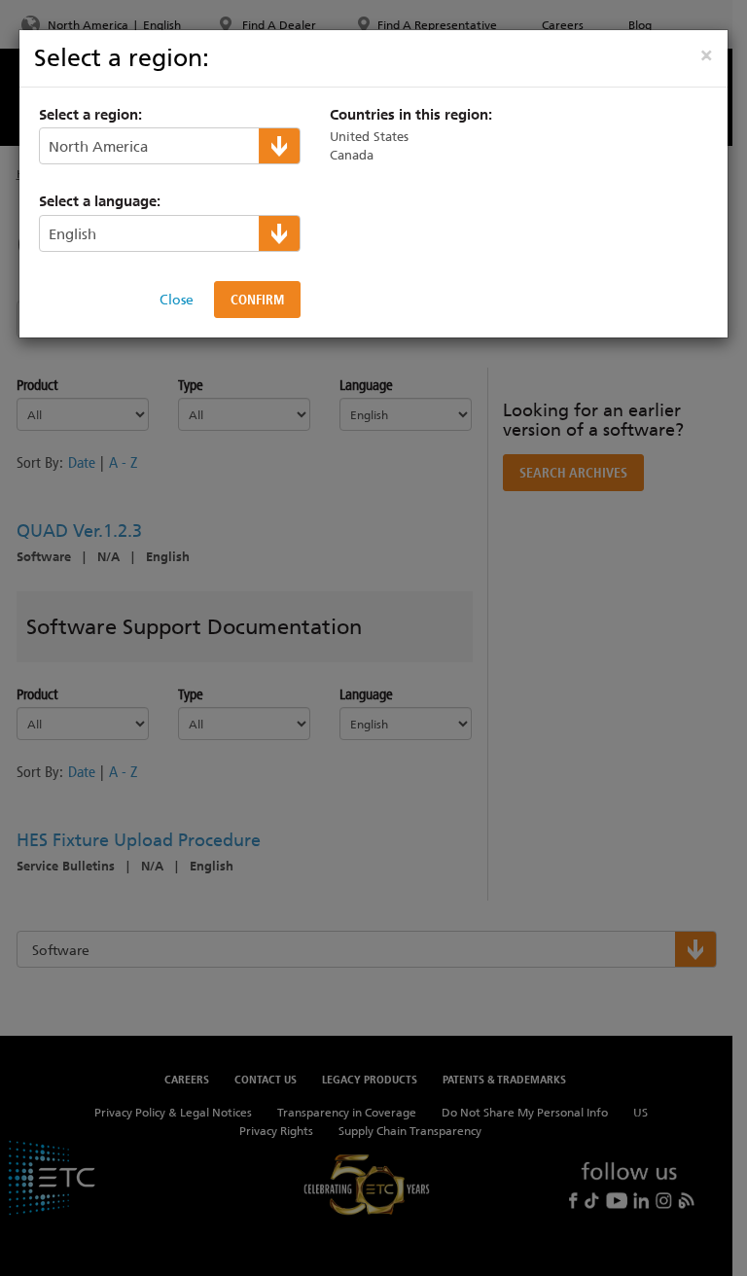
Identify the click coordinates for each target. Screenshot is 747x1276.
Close (177, 299)
